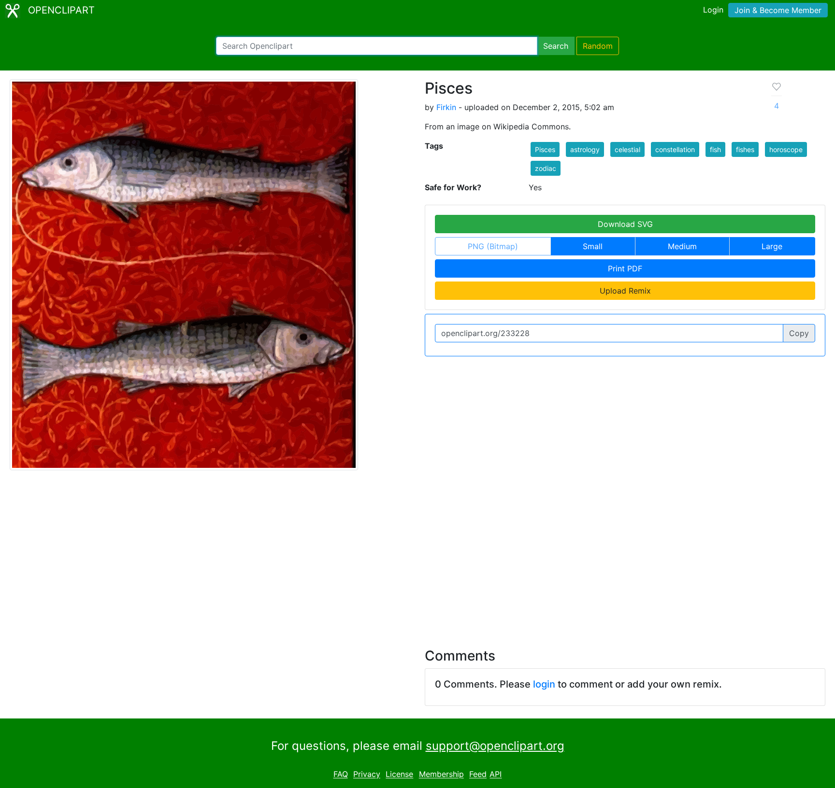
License (399, 774)
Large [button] (772, 246)
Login (713, 9)
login (544, 684)
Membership (441, 774)
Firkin (446, 107)
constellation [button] (675, 149)
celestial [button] (627, 149)
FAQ (340, 774)
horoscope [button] (786, 149)
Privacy (366, 774)
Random (598, 46)
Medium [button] (682, 246)
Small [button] (593, 246)
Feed (478, 774)
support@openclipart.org (495, 746)
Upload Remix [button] (625, 291)
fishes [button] (745, 149)
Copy (799, 333)
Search (555, 46)
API (495, 774)
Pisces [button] (545, 149)
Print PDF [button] (625, 268)
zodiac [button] (545, 168)
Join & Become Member (777, 10)
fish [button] (715, 149)
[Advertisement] (417, 553)
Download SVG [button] (625, 224)
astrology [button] (585, 149)
